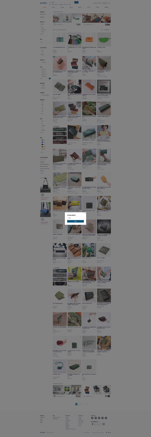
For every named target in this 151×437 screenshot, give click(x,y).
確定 (75, 221)
